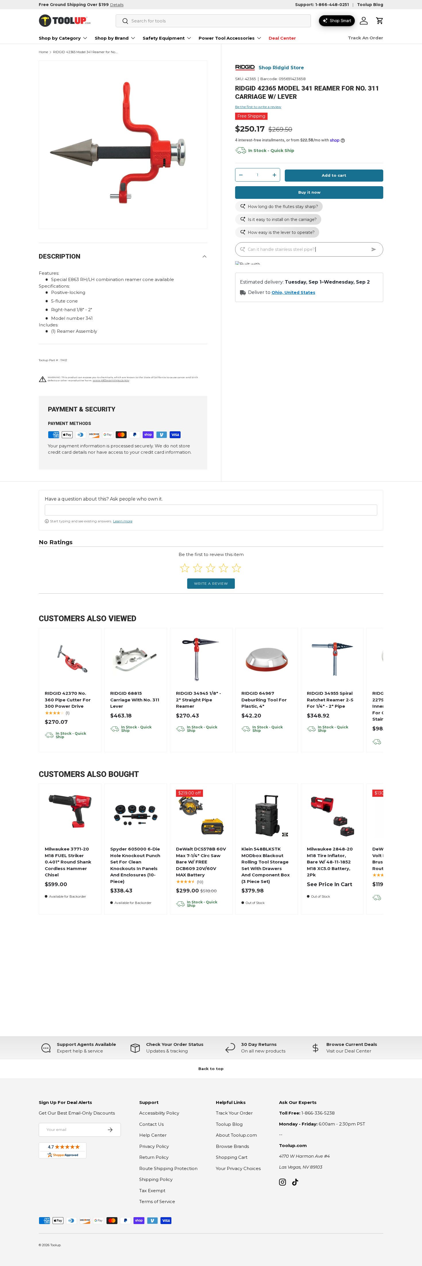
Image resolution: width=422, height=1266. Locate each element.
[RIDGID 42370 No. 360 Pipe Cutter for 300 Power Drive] (70, 659)
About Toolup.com (236, 1135)
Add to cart (334, 175)
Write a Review (211, 583)
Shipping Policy (156, 1179)
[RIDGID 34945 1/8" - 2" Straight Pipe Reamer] (201, 659)
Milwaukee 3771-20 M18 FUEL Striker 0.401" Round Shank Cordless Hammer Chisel (68, 862)
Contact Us (151, 1124)
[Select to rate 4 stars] (223, 568)
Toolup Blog (370, 4)
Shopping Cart (231, 1157)
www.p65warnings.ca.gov (111, 380)
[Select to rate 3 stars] (210, 568)
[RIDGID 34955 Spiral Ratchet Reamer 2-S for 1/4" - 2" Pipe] (332, 659)
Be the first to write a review (258, 107)
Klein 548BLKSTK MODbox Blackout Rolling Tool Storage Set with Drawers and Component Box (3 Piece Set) (265, 865)
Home (43, 52)
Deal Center (282, 38)
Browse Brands (232, 1146)
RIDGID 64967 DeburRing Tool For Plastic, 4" (264, 699)
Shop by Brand (112, 38)
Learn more (122, 521)
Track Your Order (234, 1113)
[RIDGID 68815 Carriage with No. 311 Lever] (135, 659)
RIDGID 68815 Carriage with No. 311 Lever (134, 699)
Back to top (211, 1068)
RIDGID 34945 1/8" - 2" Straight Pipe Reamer (198, 699)
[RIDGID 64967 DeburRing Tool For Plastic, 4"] (267, 659)
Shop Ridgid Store (281, 67)
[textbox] (211, 510)
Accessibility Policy (159, 1113)
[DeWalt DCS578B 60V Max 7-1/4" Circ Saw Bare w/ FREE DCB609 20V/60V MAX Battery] (201, 815)
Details (116, 4)
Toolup (55, 1245)
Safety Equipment (164, 38)
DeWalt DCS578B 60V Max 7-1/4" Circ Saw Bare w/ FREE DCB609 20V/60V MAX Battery (201, 862)
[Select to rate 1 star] (185, 568)
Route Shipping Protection (168, 1168)
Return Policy (154, 1157)
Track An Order (365, 38)
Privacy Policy (154, 1146)
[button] (379, 20)
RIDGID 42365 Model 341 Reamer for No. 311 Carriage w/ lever (85, 52)
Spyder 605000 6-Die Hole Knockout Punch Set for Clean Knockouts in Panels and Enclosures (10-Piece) (135, 865)
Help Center (153, 1135)
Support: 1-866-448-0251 (322, 4)
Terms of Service (157, 1201)
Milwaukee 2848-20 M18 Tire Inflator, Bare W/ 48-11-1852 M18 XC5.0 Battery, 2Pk (330, 862)
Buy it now (309, 192)
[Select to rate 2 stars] (198, 568)
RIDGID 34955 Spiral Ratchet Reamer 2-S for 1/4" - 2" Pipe (330, 699)
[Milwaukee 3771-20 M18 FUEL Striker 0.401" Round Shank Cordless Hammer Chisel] (70, 815)
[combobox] (213, 20)
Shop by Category (60, 38)
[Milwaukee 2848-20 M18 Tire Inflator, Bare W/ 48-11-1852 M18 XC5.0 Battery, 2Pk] (332, 815)
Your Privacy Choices (238, 1168)
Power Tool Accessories (227, 38)
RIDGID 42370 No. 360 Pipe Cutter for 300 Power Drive (68, 699)
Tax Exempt (152, 1190)
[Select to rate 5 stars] (236, 568)
